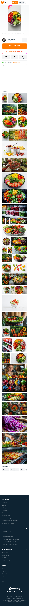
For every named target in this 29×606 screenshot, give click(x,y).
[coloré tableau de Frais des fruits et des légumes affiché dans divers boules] (14, 485)
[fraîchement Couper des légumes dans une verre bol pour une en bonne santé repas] (9, 318)
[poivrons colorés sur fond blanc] (10, 330)
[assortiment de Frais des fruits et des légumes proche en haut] (3, 257)
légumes (5, 569)
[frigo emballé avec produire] (14, 247)
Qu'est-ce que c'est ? (17, 62)
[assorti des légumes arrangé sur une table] (6, 132)
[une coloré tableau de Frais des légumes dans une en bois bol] (20, 319)
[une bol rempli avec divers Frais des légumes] (14, 496)
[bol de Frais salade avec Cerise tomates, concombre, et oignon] (14, 376)
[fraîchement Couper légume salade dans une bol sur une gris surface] (14, 301)
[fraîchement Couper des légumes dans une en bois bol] (10, 144)
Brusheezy (4, 602)
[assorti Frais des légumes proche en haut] (21, 331)
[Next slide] (23, 569)
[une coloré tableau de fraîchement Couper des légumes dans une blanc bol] (4, 98)
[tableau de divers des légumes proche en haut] (10, 416)
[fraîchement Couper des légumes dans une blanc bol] (20, 292)
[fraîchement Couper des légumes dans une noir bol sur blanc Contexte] (14, 157)
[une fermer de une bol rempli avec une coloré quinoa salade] (6, 284)
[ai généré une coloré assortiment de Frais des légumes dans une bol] (7, 257)
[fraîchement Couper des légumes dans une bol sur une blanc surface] (6, 404)
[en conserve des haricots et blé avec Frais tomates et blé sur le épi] (14, 185)
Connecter (21, 2)
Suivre (24, 40)
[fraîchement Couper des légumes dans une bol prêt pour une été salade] (10, 458)
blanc (17, 569)
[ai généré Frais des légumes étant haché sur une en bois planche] (14, 539)
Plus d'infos (5, 65)
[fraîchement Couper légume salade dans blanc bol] (6, 158)
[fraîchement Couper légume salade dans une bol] (11, 109)
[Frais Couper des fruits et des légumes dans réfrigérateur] (14, 555)
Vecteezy (4, 605)
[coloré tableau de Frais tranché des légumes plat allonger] (11, 171)
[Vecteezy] (2, 2)
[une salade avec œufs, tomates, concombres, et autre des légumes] (6, 354)
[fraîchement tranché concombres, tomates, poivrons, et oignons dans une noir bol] (14, 217)
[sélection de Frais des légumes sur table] (9, 120)
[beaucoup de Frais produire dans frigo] (7, 430)
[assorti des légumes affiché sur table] (7, 310)
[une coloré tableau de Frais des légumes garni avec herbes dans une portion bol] (14, 232)
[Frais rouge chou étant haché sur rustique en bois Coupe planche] (14, 524)
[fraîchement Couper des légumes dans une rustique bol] (14, 273)
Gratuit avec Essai (14, 46)
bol (11, 569)
